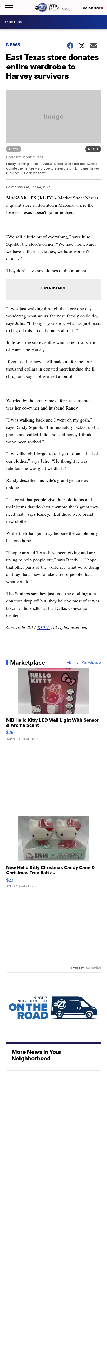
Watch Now (92, 7)
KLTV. (43, 627)
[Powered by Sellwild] (93, 968)
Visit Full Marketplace (84, 662)
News (13, 44)
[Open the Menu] (9, 7)
